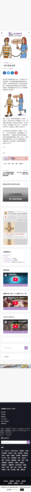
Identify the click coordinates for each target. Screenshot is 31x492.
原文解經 (18, 455)
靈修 (16, 163)
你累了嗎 (10, 453)
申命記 (3, 467)
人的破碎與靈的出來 (8, 260)
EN (2, 450)
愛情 (13, 163)
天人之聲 (4, 457)
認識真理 (24, 481)
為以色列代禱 (18, 465)
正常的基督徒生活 (7, 258)
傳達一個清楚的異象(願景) (15, 199)
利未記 (3, 455)
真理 (8, 467)
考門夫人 (20, 467)
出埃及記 (26, 453)
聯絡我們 (3, 416)
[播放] (5, 285)
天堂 (8, 457)
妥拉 (19, 457)
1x (12, 217)
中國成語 (22, 450)
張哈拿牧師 (13, 460)
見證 (8, 469)
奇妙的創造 (13, 457)
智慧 (27, 460)
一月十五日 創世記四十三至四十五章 (22, 173)
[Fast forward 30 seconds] (15, 217)
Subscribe (19, 220)
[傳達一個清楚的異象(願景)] (15, 195)
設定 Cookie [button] (15, 489)
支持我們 (6, 356)
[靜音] (23, 285)
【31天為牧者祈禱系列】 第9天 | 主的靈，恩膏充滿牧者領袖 (9, 174)
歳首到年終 (11, 462)
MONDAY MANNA (14, 450)
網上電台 (6, 481)
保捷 (5, 68)
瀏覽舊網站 (3, 423)
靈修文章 (21, 163)
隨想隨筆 (12, 481)
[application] (15, 280)
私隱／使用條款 (5, 421)
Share (25, 220)
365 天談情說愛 (6, 62)
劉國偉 (12, 455)
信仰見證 (20, 453)
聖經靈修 (16, 483)
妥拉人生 (24, 457)
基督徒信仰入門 (7, 255)
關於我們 (3, 412)
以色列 (27, 450)
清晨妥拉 (22, 462)
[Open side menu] (1, 33)
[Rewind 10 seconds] (9, 217)
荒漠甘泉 (4, 469)
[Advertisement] (15, 15)
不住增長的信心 (7, 262)
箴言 (15, 467)
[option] (15, 230)
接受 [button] (22, 489)
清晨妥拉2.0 (4, 465)
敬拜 (23, 460)
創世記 (8, 455)
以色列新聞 (4, 453)
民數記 (16, 462)
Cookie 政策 (4, 419)
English (7, 450)
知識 (11, 467)
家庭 (9, 163)
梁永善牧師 (4, 462)
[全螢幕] (25, 285)
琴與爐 (24, 465)
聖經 (25, 467)
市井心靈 (7, 460)
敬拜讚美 (10, 483)
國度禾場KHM (25, 455)
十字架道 (5, 257)
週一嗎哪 (13, 469)
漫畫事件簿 (11, 465)
